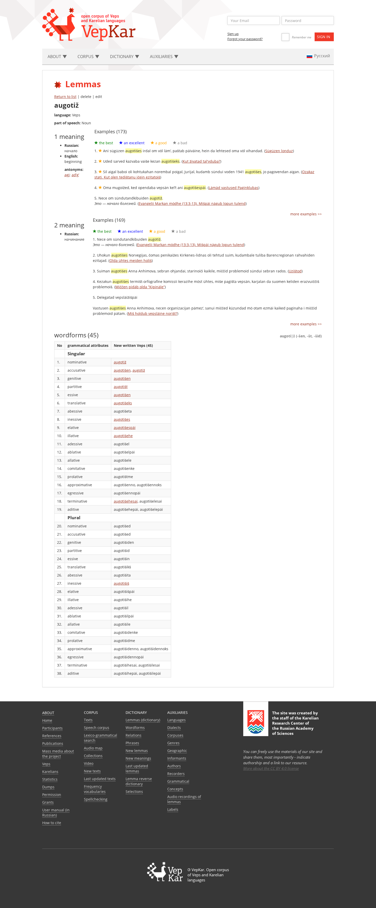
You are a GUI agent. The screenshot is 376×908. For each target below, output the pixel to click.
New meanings (138, 758)
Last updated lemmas (137, 768)
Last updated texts (100, 778)
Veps (46, 763)
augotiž (120, 362)
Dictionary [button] (122, 56)
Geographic (177, 750)
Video (88, 763)
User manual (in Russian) (56, 812)
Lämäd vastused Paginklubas (233, 187)
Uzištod (295, 271)
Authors (174, 765)
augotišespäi (125, 427)
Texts (88, 719)
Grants (48, 802)
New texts (92, 771)
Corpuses (175, 735)
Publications (52, 743)
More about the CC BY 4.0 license (271, 768)
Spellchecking (95, 799)
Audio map (93, 748)
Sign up (233, 33)
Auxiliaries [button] (162, 56)
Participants (52, 728)
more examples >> (306, 214)
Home (47, 720)
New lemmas (137, 750)
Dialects (174, 727)
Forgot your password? (245, 39)
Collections (93, 755)
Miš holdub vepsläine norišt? (152, 313)
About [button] (55, 56)
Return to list (65, 96)
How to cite (51, 822)
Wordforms (135, 727)
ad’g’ (75, 174)
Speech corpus (96, 727)
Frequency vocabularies (95, 789)
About (48, 712)
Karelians (50, 771)
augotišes (122, 419)
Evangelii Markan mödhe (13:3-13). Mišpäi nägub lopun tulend (192, 203)
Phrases (132, 742)
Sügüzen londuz (279, 150)
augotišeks (123, 403)
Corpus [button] (86, 56)
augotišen (122, 370)
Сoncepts (175, 789)
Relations (133, 735)
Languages (176, 719)
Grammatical (178, 781)
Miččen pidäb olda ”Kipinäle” (140, 286)
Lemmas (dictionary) (143, 719)
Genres (173, 742)
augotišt (121, 386)
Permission (51, 794)
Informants (176, 758)
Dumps (48, 786)
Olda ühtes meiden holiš (130, 260)
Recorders (176, 773)
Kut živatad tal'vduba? (201, 161)
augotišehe (123, 435)
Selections (134, 791)
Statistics (50, 779)
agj (67, 174)
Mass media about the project (58, 754)
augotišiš (121, 583)
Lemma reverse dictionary (139, 781)
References (51, 735)
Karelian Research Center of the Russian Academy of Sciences (295, 725)
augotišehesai (126, 501)
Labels (172, 809)
